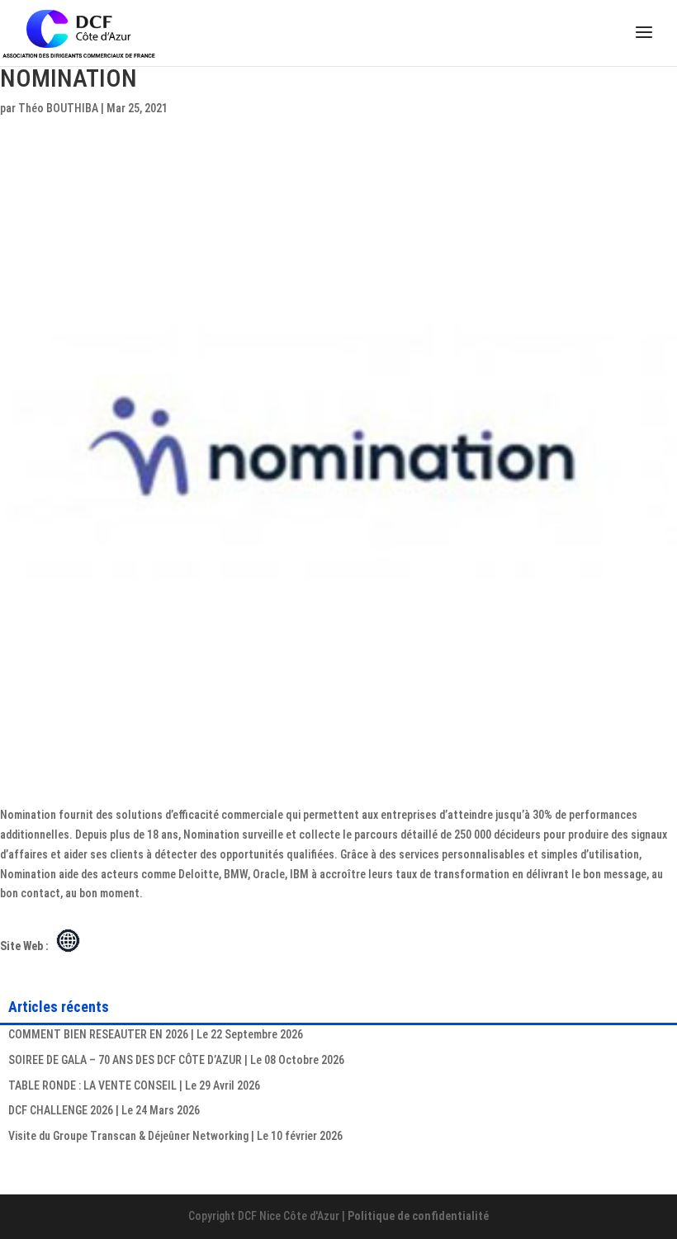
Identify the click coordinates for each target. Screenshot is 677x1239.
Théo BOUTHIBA (58, 108)
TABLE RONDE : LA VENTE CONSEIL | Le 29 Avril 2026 (134, 1085)
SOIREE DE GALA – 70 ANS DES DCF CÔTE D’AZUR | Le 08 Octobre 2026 (176, 1059)
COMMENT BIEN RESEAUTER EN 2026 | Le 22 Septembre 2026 (155, 1034)
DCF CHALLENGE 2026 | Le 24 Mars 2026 (104, 1110)
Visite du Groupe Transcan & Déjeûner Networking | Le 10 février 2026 (175, 1135)
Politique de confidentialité (418, 1215)
